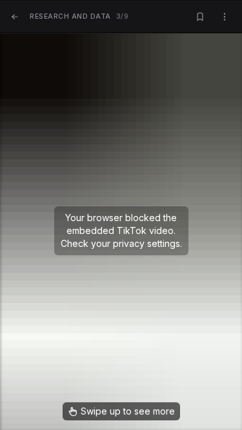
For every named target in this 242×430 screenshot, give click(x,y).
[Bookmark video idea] (200, 17)
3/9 (79, 16)
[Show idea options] (224, 17)
